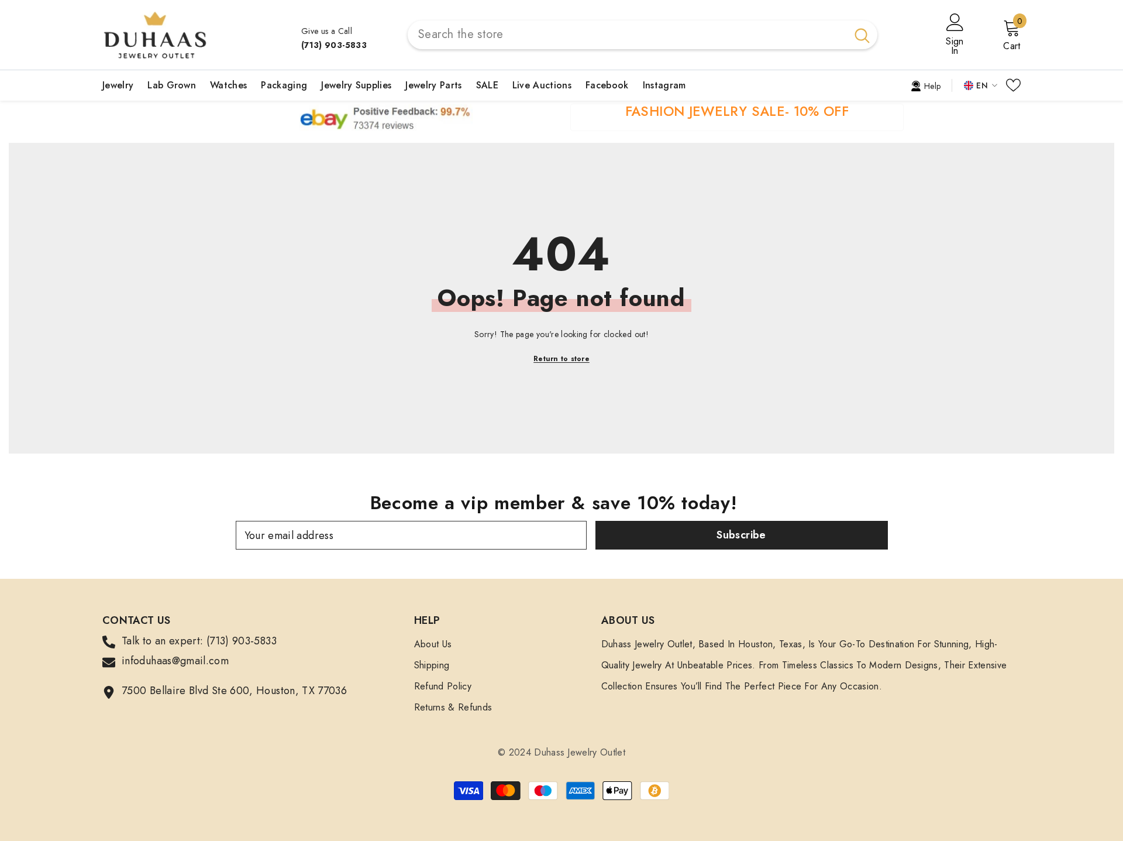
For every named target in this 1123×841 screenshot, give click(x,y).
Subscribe (741, 535)
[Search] (642, 34)
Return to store (561, 358)
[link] (926, 85)
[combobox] (627, 34)
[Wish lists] (1013, 85)
